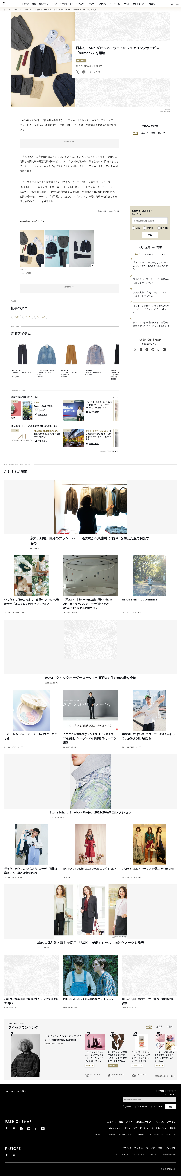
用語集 (152, 4)
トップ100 (91, 4)
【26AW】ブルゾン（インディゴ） (46, 374)
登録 (150, 235)
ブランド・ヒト (66, 4)
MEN (138, 228)
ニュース (25, 4)
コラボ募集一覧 (48, 426)
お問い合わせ (171, 1134)
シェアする (96, 72)
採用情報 (112, 1134)
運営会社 (131, 1134)
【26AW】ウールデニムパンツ (21, 374)
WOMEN (150, 228)
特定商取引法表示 (169, 1154)
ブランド (127, 1148)
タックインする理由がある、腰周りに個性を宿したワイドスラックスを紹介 (151, 324)
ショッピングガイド (121, 1154)
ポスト (127, 4)
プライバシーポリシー (155, 1134)
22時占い (80, 4)
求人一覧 (32, 397)
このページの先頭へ (17, 1091)
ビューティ (43, 4)
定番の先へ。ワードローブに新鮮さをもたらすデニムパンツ (151, 281)
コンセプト (170, 1148)
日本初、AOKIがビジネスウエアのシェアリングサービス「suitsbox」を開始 (66, 9)
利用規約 (141, 1134)
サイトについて (100, 1134)
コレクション (115, 4)
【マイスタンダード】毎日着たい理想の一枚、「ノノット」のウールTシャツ (151, 309)
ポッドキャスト (139, 4)
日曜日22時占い (143, 1122)
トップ (4, 9)
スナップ (103, 4)
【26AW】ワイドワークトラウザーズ (70, 374)
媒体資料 (121, 1134)
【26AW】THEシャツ (93, 373)
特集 (34, 4)
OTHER (164, 228)
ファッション (28, 9)
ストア (54, 4)
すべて (135, 133)
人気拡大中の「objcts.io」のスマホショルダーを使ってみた (151, 294)
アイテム (138, 1148)
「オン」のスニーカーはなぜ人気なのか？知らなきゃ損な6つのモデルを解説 (151, 265)
